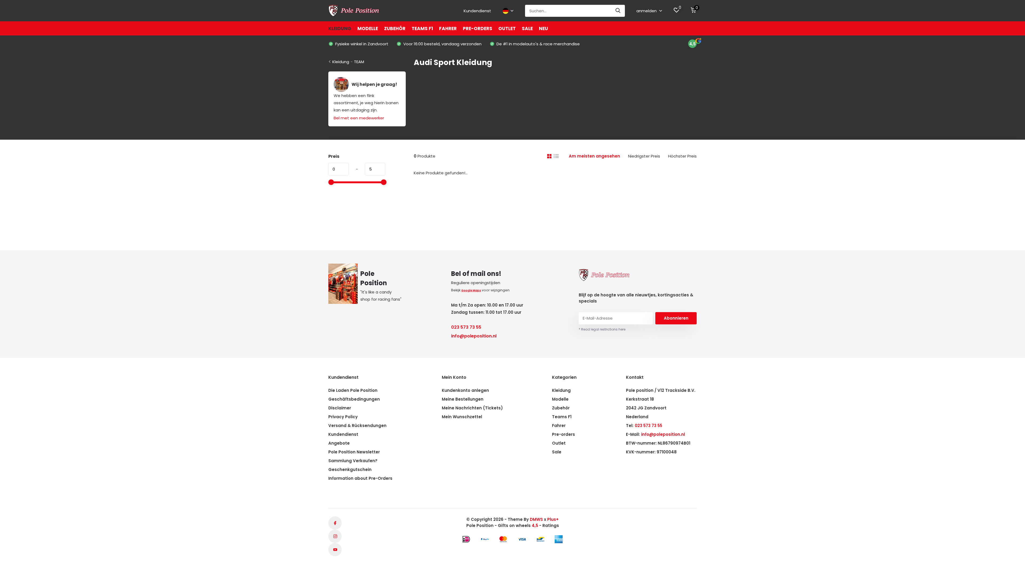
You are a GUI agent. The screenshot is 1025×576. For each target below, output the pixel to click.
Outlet (507, 28)
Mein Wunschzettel (462, 417)
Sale (527, 28)
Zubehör (394, 28)
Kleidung (339, 28)
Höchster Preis (682, 156)
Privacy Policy (343, 417)
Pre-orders (477, 28)
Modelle (367, 28)
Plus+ (553, 519)
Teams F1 (422, 28)
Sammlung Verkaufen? (352, 461)
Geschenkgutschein (350, 469)
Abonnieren (676, 318)
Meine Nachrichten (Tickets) (472, 408)
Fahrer (448, 28)
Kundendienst (477, 11)
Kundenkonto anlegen (465, 390)
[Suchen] (618, 11)
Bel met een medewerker (359, 118)
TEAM (359, 62)
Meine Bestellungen (462, 399)
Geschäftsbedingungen (354, 399)
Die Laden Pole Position (352, 390)
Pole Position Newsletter (354, 452)
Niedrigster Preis (644, 156)
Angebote (339, 443)
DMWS (536, 519)
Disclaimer (339, 408)
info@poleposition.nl (473, 336)
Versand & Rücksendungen (357, 425)
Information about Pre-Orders (360, 478)
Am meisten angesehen (594, 156)
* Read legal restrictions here (602, 329)
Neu (543, 28)
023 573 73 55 (466, 327)
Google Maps (471, 290)
